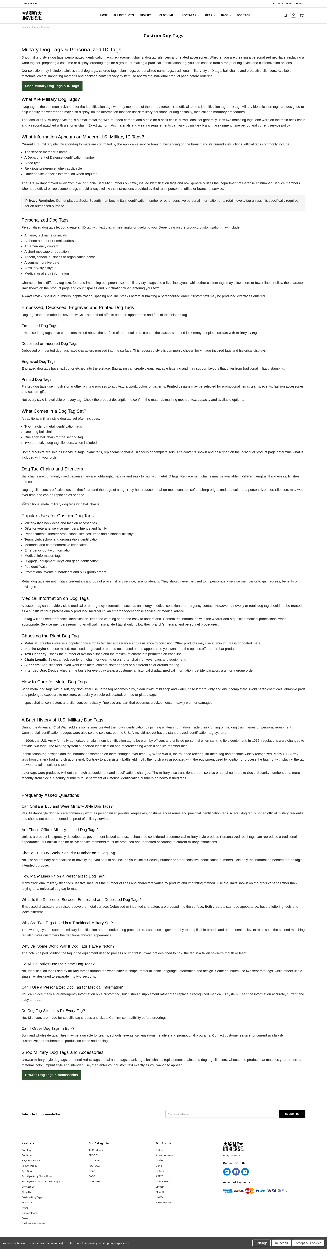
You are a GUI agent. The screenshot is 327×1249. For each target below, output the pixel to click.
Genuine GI (162, 1181)
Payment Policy (31, 1160)
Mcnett (160, 1192)
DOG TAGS (243, 15)
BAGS (225, 15)
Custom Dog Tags (32, 1197)
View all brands (165, 1202)
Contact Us (28, 1186)
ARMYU (160, 1176)
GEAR (209, 15)
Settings (261, 1243)
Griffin (159, 1160)
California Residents (33, 1223)
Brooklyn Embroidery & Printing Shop (43, 1181)
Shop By (26, 1192)
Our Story (27, 1155)
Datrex (160, 1171)
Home (104, 15)
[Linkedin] (245, 1172)
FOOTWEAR (189, 15)
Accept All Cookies (308, 1243)
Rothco (160, 1150)
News (25, 1207)
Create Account (282, 3)
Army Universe (164, 1155)
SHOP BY (145, 15)
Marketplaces (29, 1213)
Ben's (159, 1165)
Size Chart (28, 1171)
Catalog (26, 1150)
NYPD (159, 1197)
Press (25, 1218)
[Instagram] (227, 1172)
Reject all (281, 1243)
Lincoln (160, 1186)
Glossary (27, 1202)
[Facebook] (236, 1172)
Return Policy (29, 1165)
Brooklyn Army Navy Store (37, 1176)
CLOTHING (166, 15)
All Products (123, 15)
